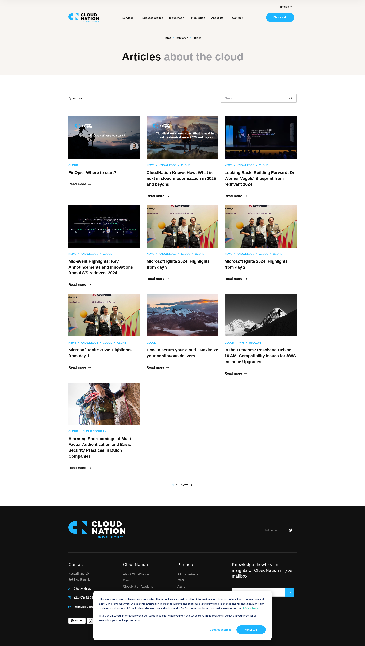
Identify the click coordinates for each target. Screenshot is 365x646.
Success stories (152, 18)
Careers (128, 580)
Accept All (251, 629)
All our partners (187, 574)
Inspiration (198, 18)
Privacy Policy (250, 608)
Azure (181, 586)
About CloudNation (136, 574)
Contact (237, 18)
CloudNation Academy (138, 586)
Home (167, 37)
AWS (180, 580)
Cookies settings (220, 629)
